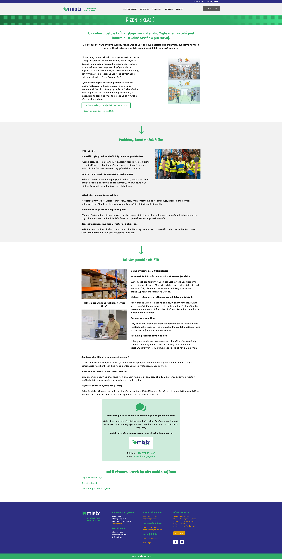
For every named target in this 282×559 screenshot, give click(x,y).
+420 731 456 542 (150, 538)
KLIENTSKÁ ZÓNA (211, 9)
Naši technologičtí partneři (184, 519)
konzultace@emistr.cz (152, 530)
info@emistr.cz (214, 2)
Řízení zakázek (89, 483)
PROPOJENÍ (168, 9)
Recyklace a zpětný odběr (184, 526)
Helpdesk (179, 533)
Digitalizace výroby (92, 477)
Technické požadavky (182, 516)
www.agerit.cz (118, 524)
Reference (144, 9)
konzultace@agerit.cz (145, 456)
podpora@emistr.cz (151, 519)
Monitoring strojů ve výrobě (96, 488)
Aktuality (156, 9)
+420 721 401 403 (145, 453)
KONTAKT (179, 9)
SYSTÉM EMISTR (130, 9)
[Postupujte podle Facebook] (175, 542)
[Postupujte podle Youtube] (182, 542)
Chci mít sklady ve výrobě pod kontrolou (106, 105)
